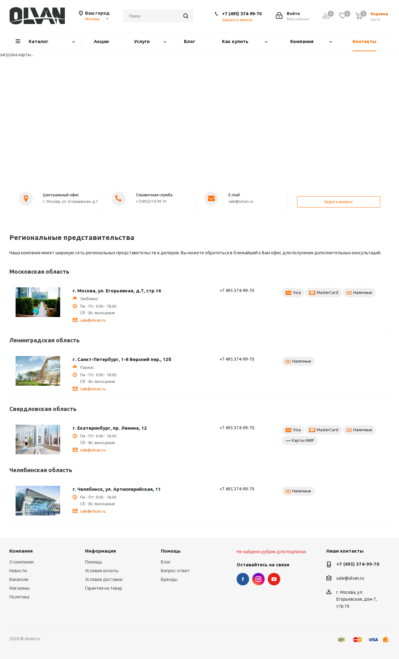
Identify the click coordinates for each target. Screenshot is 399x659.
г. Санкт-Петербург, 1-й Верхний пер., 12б (122, 359)
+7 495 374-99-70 (236, 290)
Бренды (169, 579)
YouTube (274, 579)
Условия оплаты (101, 570)
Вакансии (18, 579)
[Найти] (185, 16)
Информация (100, 551)
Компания (21, 551)
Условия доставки (104, 579)
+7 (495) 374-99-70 (242, 13)
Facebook (243, 579)
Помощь (93, 561)
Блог (166, 561)
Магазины (19, 588)
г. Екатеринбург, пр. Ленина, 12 (110, 428)
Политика (19, 596)
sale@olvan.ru (93, 320)
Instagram (258, 579)
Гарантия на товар (103, 588)
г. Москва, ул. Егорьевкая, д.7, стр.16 (117, 290)
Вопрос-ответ (175, 570)
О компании (21, 561)
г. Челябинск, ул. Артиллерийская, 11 (117, 489)
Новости (18, 570)
